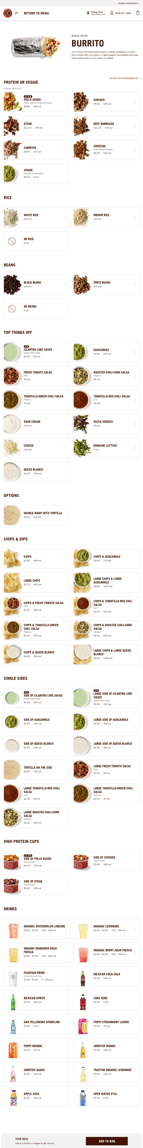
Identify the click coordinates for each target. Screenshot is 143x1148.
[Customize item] (65, 102)
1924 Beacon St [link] (98, 14)
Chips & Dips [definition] (16, 538)
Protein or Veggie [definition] (21, 82)
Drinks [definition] (10, 908)
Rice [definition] (8, 197)
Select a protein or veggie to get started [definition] (34, 1143)
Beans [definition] (10, 264)
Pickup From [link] (97, 12)
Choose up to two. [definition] (13, 88)
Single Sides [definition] (16, 678)
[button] (65, 102)
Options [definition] (11, 495)
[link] (36, 13)
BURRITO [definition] (88, 43)
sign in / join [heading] (123, 13)
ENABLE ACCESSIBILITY (128, 3)
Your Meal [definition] (21, 1138)
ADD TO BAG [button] (107, 1141)
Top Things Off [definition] (18, 332)
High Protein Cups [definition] (21, 841)
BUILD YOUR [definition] (80, 36)
